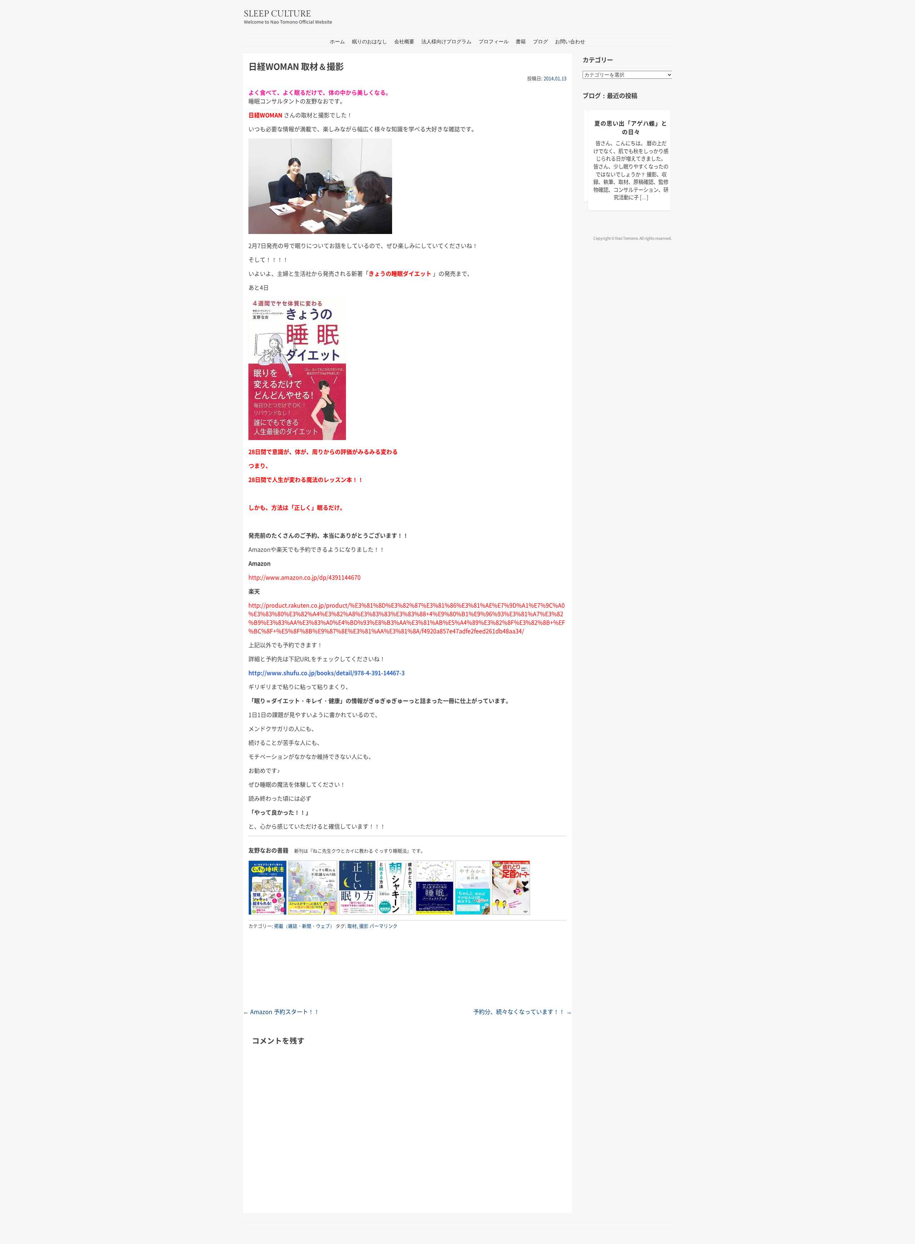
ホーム (337, 42)
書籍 (521, 42)
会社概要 (404, 42)
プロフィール (494, 42)
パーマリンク (383, 925)
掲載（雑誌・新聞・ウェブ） (304, 925)
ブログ (540, 42)
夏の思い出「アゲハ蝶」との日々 (630, 127)
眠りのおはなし (369, 42)
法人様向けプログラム (446, 42)
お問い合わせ (570, 42)
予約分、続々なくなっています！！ (522, 1011)
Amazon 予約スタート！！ (281, 1011)
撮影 (364, 925)
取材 (352, 925)
